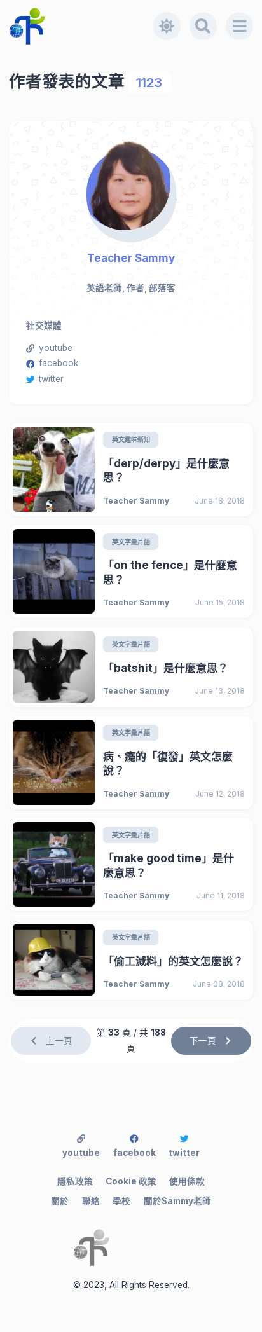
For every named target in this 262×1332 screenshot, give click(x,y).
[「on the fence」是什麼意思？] (53, 571)
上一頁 (59, 1041)
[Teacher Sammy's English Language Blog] (81, 26)
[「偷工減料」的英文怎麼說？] (53, 960)
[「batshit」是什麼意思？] (53, 667)
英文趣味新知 (131, 439)
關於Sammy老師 (177, 1201)
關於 (60, 1201)
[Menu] (240, 26)
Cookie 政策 (131, 1181)
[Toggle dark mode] (167, 26)
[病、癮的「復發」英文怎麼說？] (53, 762)
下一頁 (203, 1041)
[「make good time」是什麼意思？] (53, 864)
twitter (51, 379)
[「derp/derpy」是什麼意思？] (53, 469)
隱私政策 (75, 1181)
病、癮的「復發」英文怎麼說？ (168, 764)
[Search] (203, 26)
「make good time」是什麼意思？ (168, 865)
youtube (55, 348)
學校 (121, 1201)
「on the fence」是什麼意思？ (170, 572)
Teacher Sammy (131, 258)
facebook (58, 363)
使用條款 (187, 1181)
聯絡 (91, 1201)
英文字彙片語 (131, 542)
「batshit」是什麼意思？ (165, 668)
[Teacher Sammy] (131, 185)
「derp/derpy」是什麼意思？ (166, 470)
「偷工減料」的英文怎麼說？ (173, 961)
